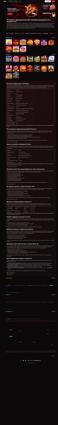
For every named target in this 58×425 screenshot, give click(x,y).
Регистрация (48, 1)
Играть (9, 61)
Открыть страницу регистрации (12, 141)
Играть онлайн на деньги (11, 272)
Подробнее (45, 8)
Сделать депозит (9, 274)
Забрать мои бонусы (10, 273)
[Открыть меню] (9, 1)
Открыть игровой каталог (11, 184)
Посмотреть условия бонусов (12, 166)
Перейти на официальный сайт (12, 199)
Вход (53, 1)
